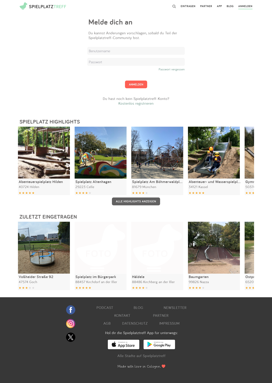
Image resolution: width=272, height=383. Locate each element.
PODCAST (104, 307)
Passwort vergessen (172, 69)
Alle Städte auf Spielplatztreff (141, 355)
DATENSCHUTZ (135, 323)
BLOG (230, 6)
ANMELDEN (245, 6)
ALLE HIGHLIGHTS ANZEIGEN (136, 201)
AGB (107, 323)
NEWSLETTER (175, 307)
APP (219, 6)
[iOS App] (123, 347)
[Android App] (159, 347)
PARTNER (206, 6)
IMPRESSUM (169, 323)
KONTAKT (122, 315)
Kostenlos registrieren (136, 103)
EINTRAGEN (188, 6)
